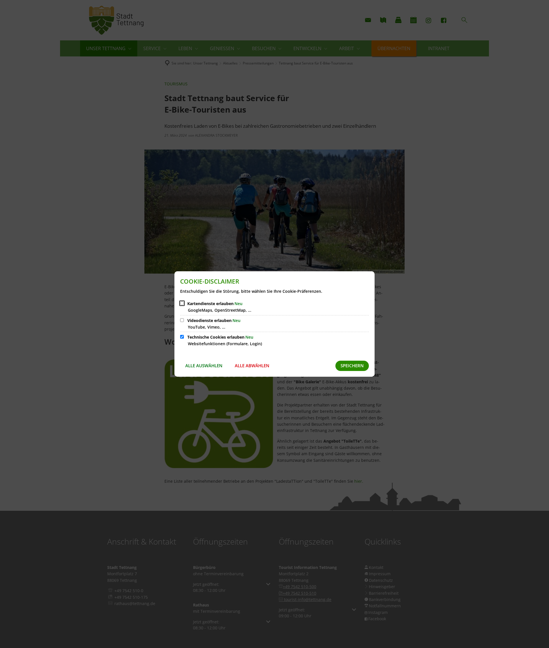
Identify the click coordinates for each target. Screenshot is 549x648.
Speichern (352, 365)
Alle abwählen (252, 365)
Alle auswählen (203, 365)
